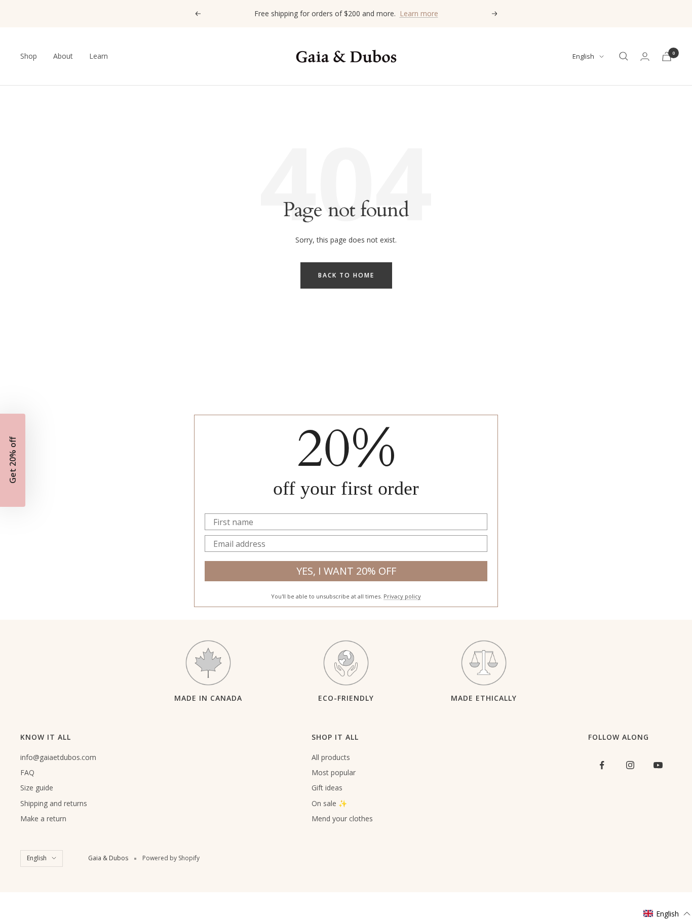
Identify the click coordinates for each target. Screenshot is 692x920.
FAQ (27, 772)
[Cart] (667, 56)
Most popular (334, 772)
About (63, 56)
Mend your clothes (342, 818)
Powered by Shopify (171, 858)
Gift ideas (327, 787)
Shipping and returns (53, 803)
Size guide (36, 787)
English (583, 56)
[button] (667, 913)
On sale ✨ (329, 803)
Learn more (419, 13)
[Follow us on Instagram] (630, 765)
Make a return (43, 818)
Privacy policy (402, 596)
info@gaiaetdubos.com (58, 757)
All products (331, 757)
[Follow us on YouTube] (658, 765)
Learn (98, 56)
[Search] (623, 56)
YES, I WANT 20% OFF (346, 571)
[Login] (644, 56)
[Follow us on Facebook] (602, 765)
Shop (28, 56)
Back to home (346, 275)
